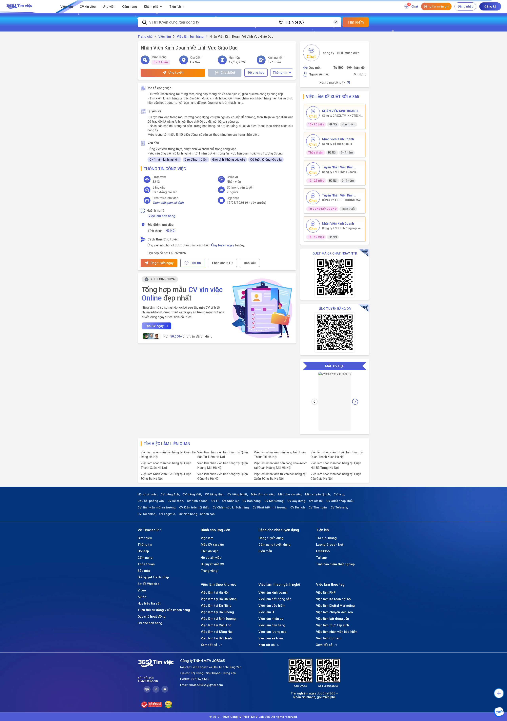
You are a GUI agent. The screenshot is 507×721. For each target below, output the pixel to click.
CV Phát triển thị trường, (270, 507)
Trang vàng (209, 570)
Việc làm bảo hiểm (271, 605)
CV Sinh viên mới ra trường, (157, 507)
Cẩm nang (129, 7)
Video (142, 590)
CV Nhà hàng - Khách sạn (197, 514)
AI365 (142, 597)
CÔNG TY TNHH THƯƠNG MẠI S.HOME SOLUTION (341, 200)
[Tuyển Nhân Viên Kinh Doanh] (313, 169)
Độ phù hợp (256, 72)
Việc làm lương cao (272, 631)
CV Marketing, (274, 501)
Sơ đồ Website (148, 584)
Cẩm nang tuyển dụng (274, 544)
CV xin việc (88, 7)
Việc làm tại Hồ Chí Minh (218, 599)
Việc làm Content (329, 638)
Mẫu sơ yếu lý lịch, (318, 494)
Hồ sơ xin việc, (148, 494)
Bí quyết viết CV (212, 564)
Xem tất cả (209, 645)
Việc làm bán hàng (162, 216)
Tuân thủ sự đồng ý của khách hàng (164, 610)
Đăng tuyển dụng (271, 538)
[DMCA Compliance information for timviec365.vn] (168, 705)
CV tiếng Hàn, (214, 494)
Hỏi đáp (143, 551)
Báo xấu (250, 263)
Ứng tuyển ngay (222, 245)
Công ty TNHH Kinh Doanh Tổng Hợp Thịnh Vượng (339, 172)
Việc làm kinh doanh (273, 592)
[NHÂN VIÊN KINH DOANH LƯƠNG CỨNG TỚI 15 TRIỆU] (313, 113)
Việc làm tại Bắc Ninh (216, 638)
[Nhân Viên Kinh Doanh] (313, 141)
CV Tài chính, (147, 514)
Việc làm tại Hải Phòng (217, 612)
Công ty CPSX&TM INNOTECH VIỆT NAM (341, 115)
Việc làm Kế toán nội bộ (333, 599)
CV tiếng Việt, (192, 494)
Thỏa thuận (146, 564)
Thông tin (280, 72)
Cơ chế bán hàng (150, 623)
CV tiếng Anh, (170, 494)
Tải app (321, 557)
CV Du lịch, (298, 507)
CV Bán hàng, (251, 501)
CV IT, (215, 501)
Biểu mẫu (265, 551)
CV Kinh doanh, (197, 501)
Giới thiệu (145, 538)
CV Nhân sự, (230, 501)
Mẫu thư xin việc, (290, 494)
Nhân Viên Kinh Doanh (338, 139)
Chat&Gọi (228, 72)
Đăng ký (490, 6)
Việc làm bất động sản (274, 599)
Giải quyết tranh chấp (153, 577)
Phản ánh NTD (222, 263)
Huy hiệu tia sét (149, 603)
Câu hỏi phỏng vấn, (151, 501)
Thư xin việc (209, 551)
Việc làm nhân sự (270, 618)
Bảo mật (144, 570)
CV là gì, (339, 494)
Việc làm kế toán (270, 638)
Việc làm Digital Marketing (335, 605)
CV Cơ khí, (316, 501)
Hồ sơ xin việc (211, 557)
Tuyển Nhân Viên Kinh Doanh (338, 167)
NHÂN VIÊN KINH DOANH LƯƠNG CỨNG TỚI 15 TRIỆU (342, 111)
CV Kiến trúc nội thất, (194, 507)
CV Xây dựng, (296, 501)
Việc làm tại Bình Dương (218, 618)
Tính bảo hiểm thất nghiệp (335, 564)
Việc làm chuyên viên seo (334, 612)
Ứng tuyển (175, 72)
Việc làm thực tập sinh (332, 625)
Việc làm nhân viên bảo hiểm (336, 631)
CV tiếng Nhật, (237, 494)
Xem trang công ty (332, 82)
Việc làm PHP (325, 592)
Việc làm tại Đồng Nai (217, 631)
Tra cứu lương (326, 538)
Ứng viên (109, 7)
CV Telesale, (339, 507)
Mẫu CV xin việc (212, 544)
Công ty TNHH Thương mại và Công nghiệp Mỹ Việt (341, 228)
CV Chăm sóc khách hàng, (231, 507)
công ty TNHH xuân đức (341, 53)
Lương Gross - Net (329, 544)
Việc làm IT (266, 612)
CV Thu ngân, (318, 507)
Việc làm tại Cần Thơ (216, 625)
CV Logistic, (167, 514)
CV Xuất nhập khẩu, (340, 501)
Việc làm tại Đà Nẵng (216, 605)
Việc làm (66, 7)
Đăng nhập (465, 6)
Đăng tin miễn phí (436, 6)
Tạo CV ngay (154, 326)
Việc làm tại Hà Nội (215, 592)
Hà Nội (170, 231)
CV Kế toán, (176, 501)
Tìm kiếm (355, 22)
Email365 (323, 551)
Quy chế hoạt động (152, 616)
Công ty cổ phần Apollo (337, 144)
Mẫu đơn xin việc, (263, 494)
